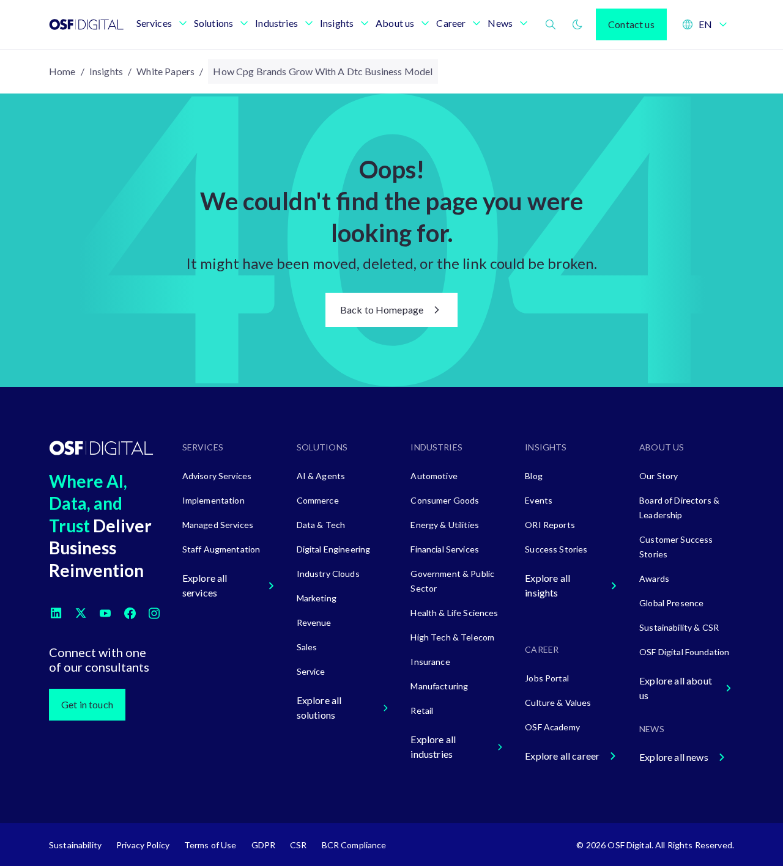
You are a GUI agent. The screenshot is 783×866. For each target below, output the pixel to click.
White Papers (165, 71)
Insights (106, 71)
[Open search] (550, 24)
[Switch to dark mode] (577, 24)
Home (62, 71)
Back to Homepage (382, 309)
